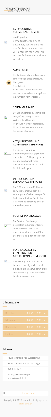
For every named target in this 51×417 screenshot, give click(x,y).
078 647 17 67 (15, 369)
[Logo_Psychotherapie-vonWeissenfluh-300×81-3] (18, 6)
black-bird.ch (25, 403)
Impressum (28, 393)
